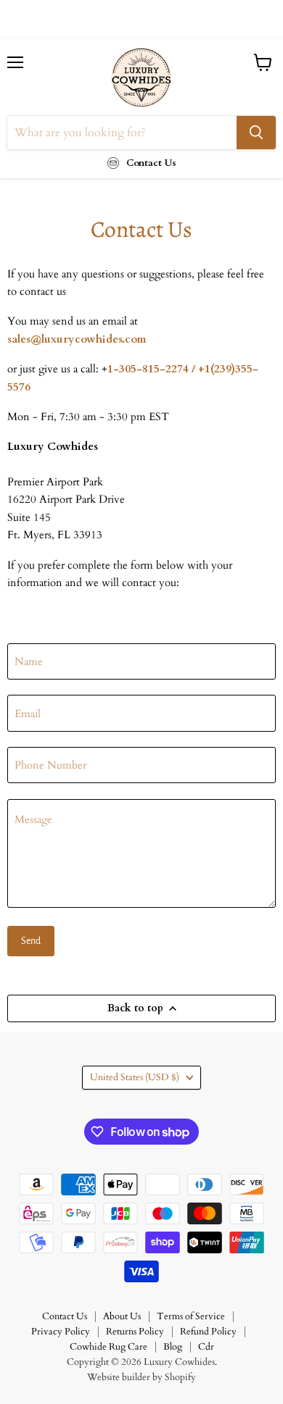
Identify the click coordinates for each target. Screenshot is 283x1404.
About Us (122, 1316)
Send (31, 941)
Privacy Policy (60, 1331)
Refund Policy (208, 1331)
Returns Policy (135, 1331)
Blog (172, 1346)
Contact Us (64, 1316)
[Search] (256, 132)
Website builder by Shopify (141, 1377)
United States (134, 1077)
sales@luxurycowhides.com (77, 339)
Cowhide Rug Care (108, 1346)
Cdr (206, 1346)
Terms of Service (191, 1316)
